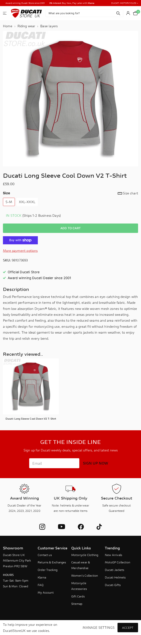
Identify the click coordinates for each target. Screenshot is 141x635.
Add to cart (70, 228)
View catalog (5, 13)
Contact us (45, 555)
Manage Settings (99, 627)
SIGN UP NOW (95, 463)
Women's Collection (84, 575)
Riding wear (26, 26)
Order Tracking (48, 570)
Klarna (42, 577)
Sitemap (76, 604)
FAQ (41, 585)
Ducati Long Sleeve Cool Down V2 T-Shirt (31, 418)
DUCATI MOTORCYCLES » (124, 3)
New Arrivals (113, 555)
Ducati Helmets (115, 577)
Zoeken (118, 13)
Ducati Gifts (113, 585)
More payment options (20, 250)
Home (7, 26)
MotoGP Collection (117, 562)
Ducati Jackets (114, 570)
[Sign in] (128, 13)
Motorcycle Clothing (84, 555)
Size (70, 193)
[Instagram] (42, 527)
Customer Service (52, 548)
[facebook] (81, 527)
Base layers (49, 26)
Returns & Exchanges (52, 562)
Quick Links (81, 548)
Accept (127, 627)
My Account (46, 592)
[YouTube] (61, 526)
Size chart (130, 193)
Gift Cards (78, 596)
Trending (112, 548)
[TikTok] (99, 527)
